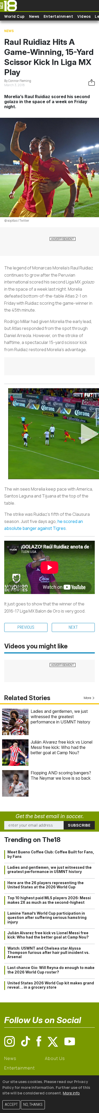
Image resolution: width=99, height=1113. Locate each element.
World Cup (14, 16)
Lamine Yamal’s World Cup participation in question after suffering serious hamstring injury (47, 917)
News (34, 16)
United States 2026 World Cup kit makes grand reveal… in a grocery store (50, 985)
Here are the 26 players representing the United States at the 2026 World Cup (45, 885)
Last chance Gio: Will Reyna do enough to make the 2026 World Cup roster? (51, 970)
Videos (84, 16)
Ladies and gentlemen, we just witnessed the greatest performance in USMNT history (60, 716)
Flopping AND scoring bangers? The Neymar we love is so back (61, 775)
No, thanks (33, 1104)
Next (73, 627)
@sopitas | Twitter (16, 220)
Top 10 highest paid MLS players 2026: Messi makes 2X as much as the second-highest (49, 900)
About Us (55, 1058)
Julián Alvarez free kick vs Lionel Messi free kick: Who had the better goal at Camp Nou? (61, 747)
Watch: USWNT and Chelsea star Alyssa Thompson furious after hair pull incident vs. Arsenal (48, 952)
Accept (11, 1104)
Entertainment (58, 16)
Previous (25, 627)
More (87, 698)
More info (71, 1092)
